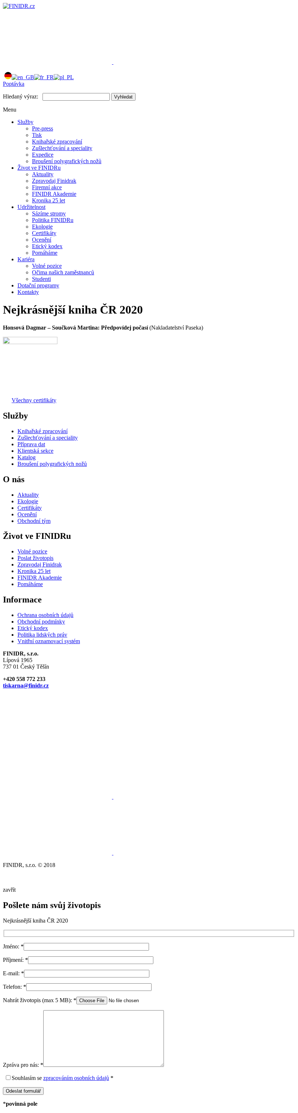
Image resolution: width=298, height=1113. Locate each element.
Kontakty (28, 292)
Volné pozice (47, 266)
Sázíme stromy (49, 213)
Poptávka (13, 84)
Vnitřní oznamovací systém (48, 641)
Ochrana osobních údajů (45, 615)
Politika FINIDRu (52, 220)
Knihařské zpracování (57, 141)
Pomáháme (44, 253)
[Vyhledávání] (167, 62)
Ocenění (41, 240)
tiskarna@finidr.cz (26, 685)
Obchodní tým (34, 521)
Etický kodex (47, 246)
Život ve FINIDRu (39, 168)
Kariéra (26, 259)
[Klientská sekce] (58, 62)
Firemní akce (47, 187)
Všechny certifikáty (34, 400)
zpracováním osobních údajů (76, 1078)
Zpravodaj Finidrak (54, 181)
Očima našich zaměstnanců (63, 272)
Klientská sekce (35, 451)
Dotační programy (38, 285)
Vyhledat (123, 97)
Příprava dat (31, 444)
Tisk (37, 135)
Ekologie (42, 226)
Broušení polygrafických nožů (66, 161)
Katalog (26, 457)
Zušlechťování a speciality (62, 148)
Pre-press (42, 128)
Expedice (42, 155)
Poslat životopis (35, 558)
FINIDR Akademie (54, 194)
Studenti (41, 279)
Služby (25, 122)
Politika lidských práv (42, 635)
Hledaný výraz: (20, 96)
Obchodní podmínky (41, 621)
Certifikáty (44, 233)
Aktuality (42, 174)
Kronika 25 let (48, 200)
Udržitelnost (31, 207)
